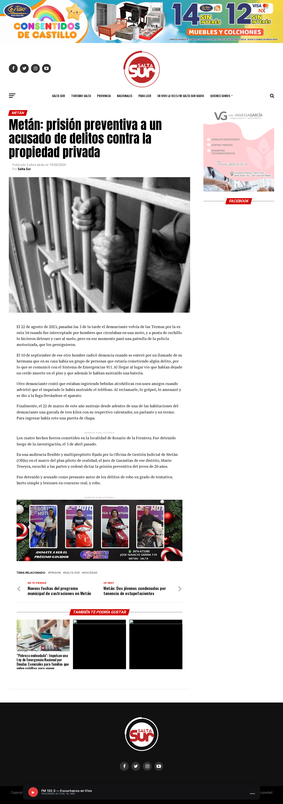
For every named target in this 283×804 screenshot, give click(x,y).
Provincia (104, 95)
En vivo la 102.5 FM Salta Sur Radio (180, 95)
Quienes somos (220, 95)
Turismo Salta (81, 95)
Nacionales (124, 95)
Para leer (144, 95)
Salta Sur (58, 95)
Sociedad (90, 572)
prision (55, 572)
